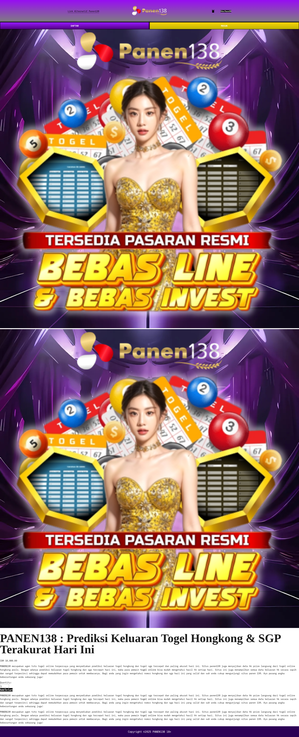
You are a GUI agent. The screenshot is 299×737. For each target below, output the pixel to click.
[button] (6, 689)
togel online (148, 669)
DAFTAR (75, 25)
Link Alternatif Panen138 (83, 11)
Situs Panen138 (226, 11)
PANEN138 (5, 666)
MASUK (224, 25)
